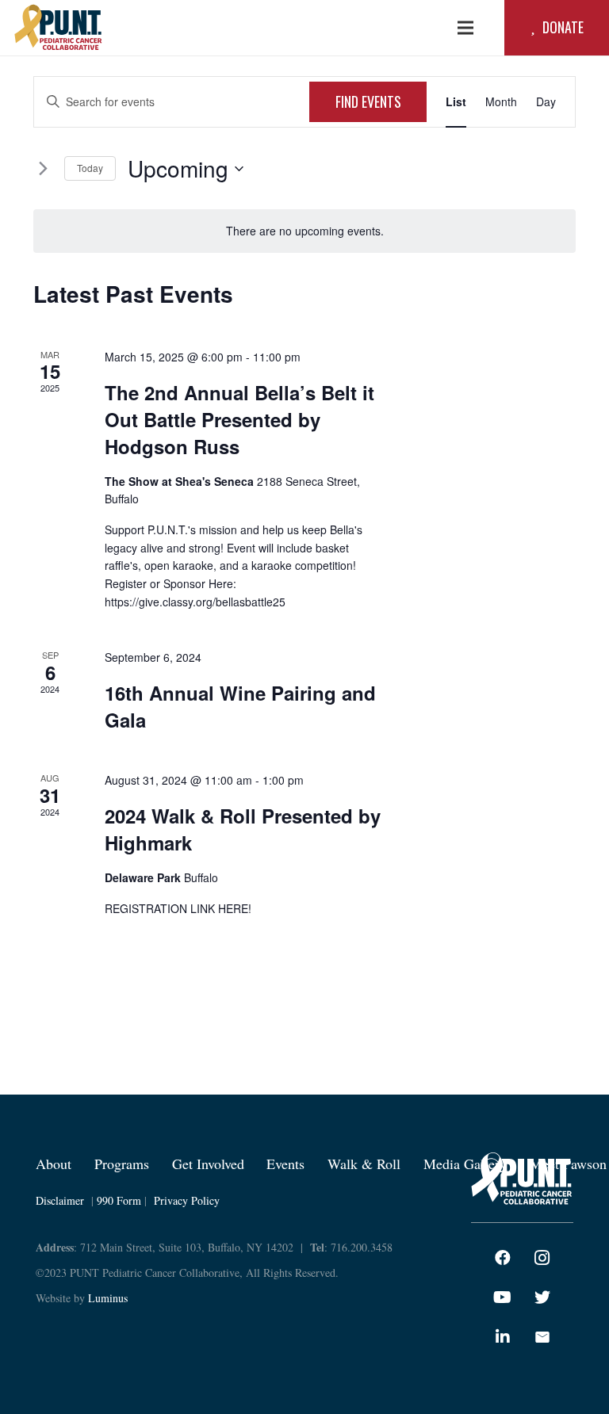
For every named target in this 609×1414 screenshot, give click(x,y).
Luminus (108, 1297)
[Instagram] (542, 1258)
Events (285, 1163)
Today (90, 167)
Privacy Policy (187, 1200)
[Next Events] (42, 168)
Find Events (368, 101)
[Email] (542, 1337)
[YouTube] (503, 1297)
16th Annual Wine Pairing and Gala (240, 706)
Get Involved (208, 1163)
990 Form (119, 1200)
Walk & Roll (363, 1163)
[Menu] (465, 28)
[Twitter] (542, 1297)
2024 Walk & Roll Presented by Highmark (243, 829)
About (53, 1163)
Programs (121, 1163)
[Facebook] (503, 1258)
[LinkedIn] (503, 1337)
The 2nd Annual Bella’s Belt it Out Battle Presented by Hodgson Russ (239, 419)
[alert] (304, 231)
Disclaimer (60, 1200)
